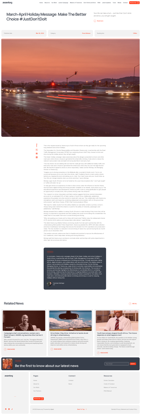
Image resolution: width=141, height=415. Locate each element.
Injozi (52, 409)
